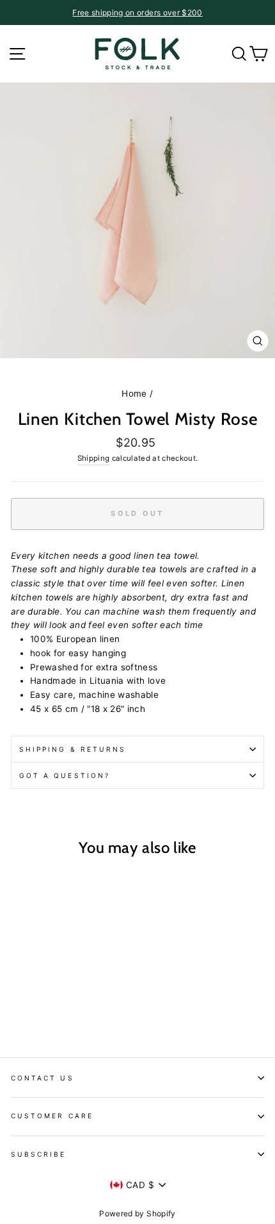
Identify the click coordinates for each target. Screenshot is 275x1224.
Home (134, 393)
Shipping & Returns (72, 749)
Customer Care (52, 1116)
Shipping (93, 458)
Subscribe (39, 1154)
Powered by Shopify (137, 1213)
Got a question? (64, 775)
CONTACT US (42, 1078)
